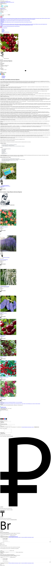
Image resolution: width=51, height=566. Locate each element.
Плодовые (6, 402)
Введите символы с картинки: (4, 552)
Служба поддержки (37, 403)
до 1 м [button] (1, 260)
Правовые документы (3, 407)
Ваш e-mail (1, 421)
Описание (3, 75)
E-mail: (1, 550)
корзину (3, 72)
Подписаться (2, 422)
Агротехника (3, 76)
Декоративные (10, 402)
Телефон (1, 535)
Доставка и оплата (2, 2)
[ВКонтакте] (0, 74)
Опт (10, 2)
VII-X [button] (5, 260)
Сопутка (18, 402)
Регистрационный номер (3, 424)
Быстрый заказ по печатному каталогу (10, 403)
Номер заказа (2, 426)
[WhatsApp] (4, 74)
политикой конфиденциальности (13, 536)
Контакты (6, 2)
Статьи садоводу (23, 403)
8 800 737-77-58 (8, 1)
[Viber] (3, 74)
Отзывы (3, 77)
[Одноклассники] (1, 74)
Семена (4, 402)
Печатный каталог (18, 403)
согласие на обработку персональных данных (27, 537)
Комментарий (2, 432)
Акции (27, 403)
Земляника (20, 402)
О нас (9, 2)
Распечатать (2, 33)
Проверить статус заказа (31, 403)
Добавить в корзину (3, 230)
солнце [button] (3, 260)
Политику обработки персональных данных (15, 537)
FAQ (13, 2)
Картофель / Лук (14, 402)
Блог (12, 2)
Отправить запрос (3, 433)
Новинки (1, 402)
